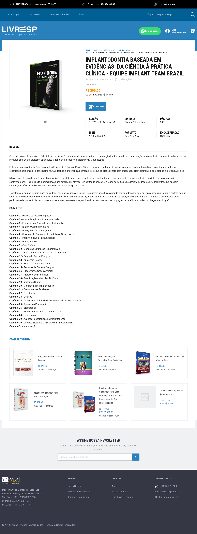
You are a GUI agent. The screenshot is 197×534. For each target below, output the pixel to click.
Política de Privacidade (79, 491)
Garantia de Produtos (122, 497)
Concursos (34, 14)
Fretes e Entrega (120, 491)
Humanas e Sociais (59, 14)
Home (88, 50)
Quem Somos (74, 486)
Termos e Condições (78, 497)
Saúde (82, 14)
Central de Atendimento (167, 497)
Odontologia (13, 14)
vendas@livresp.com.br (167, 491)
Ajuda (114, 486)
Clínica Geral (125, 50)
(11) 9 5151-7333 (169, 486)
